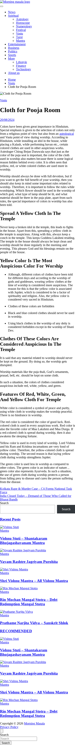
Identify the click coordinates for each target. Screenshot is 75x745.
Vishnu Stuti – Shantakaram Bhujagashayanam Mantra (23, 540)
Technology (23, 69)
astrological (66, 133)
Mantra (20, 40)
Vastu (19, 33)
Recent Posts (10, 519)
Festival (21, 30)
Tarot (19, 37)
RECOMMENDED (16, 631)
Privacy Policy (9, 727)
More (11, 58)
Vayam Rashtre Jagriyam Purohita (29, 562)
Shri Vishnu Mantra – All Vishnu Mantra (34, 581)
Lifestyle (21, 62)
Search (4, 503)
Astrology (22, 19)
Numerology (24, 26)
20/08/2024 (7, 119)
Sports (12, 55)
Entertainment (17, 44)
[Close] (1, 731)
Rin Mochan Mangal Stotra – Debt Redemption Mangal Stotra (28, 602)
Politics (12, 51)
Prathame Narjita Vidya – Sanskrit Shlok (34, 623)
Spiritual (13, 15)
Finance (21, 65)
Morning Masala (34, 723)
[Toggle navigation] (1, 6)
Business (13, 47)
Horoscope (23, 22)
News (11, 12)
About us (14, 73)
